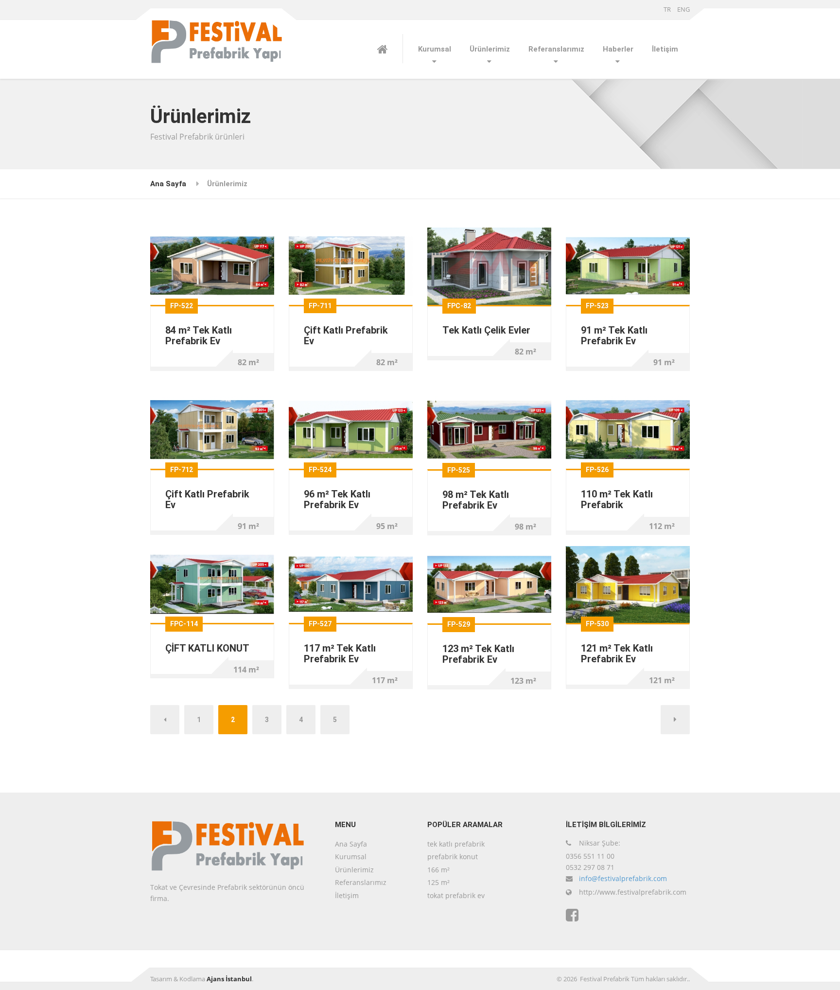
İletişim (665, 49)
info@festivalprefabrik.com (623, 878)
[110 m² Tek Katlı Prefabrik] (628, 429)
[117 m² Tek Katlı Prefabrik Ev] (351, 583)
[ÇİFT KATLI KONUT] (212, 583)
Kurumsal (434, 49)
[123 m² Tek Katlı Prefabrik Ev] (489, 584)
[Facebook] (572, 916)
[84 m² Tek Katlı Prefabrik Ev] (212, 265)
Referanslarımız (556, 49)
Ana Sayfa (168, 183)
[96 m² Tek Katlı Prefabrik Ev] (351, 429)
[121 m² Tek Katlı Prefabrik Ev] (628, 583)
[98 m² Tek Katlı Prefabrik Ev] (489, 429)
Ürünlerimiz (490, 49)
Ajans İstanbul (229, 978)
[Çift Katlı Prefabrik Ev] (351, 265)
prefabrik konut (452, 856)
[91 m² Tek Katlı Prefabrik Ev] (628, 265)
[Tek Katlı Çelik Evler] (489, 265)
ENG (683, 9)
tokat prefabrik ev (456, 895)
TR (667, 9)
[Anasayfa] (390, 48)
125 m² (438, 882)
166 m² (438, 869)
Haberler (618, 49)
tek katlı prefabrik (456, 844)
